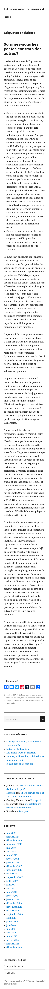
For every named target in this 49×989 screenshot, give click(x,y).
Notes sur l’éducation (17, 749)
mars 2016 (11, 936)
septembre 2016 (14, 914)
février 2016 (12, 940)
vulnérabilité (34, 700)
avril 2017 (11, 888)
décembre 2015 (14, 947)
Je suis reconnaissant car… (20, 763)
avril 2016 (11, 932)
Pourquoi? (35, 800)
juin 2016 (11, 925)
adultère (9, 698)
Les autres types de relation (21, 752)
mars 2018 (11, 855)
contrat (17, 698)
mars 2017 (11, 892)
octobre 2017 (12, 873)
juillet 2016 (12, 921)
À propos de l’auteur (14, 966)
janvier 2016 (12, 943)
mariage (7, 700)
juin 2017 (11, 884)
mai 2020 (11, 833)
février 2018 (12, 859)
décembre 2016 (14, 903)
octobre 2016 (12, 910)
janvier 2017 (12, 899)
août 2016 (11, 918)
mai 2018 (11, 847)
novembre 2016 (14, 906)
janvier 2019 (12, 836)
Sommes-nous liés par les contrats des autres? (22, 49)
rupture (25, 700)
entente (31, 698)
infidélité (39, 698)
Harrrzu (10, 793)
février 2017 (12, 895)
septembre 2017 (14, 877)
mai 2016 (11, 929)
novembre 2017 (14, 870)
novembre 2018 (14, 844)
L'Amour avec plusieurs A (24, 9)
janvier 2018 (12, 862)
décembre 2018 (14, 840)
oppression (16, 700)
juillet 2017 (12, 881)
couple (24, 698)
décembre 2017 (14, 866)
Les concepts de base (15, 960)
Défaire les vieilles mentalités (31, 695)
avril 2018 (11, 851)
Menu (8, 17)
